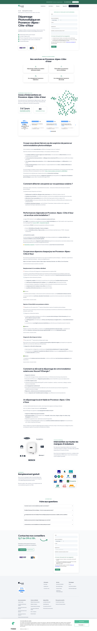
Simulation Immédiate (59, 584)
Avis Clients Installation (72, 586)
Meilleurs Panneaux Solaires (35, 602)
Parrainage (45, 584)
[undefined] (28, 126)
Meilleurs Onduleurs (34, 604)
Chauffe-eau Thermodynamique (59, 591)
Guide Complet (20, 602)
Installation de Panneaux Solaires (22, 605)
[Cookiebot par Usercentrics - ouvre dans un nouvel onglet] (13, 629)
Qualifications (46, 586)
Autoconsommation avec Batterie (22, 611)
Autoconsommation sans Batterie (22, 608)
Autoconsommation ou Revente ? (22, 614)
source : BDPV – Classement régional (41, 222)
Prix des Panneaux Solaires (60, 602)
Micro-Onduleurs (33, 611)
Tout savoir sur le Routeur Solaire (35, 609)
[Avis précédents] (30, 125)
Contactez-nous (46, 588)
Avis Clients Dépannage (72, 588)
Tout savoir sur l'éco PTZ (47, 606)
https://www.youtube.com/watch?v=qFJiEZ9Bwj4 (56, 171)
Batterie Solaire (33, 613)
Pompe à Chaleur (59, 588)
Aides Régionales (46, 604)
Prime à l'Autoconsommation (48, 608)
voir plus (55, 124)
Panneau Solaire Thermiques (35, 606)
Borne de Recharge (59, 586)
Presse (70, 584)
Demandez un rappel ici (29, 244)
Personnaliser (81, 624)
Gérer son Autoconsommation (23, 617)
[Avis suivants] (75, 125)
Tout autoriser (81, 621)
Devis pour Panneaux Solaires (60, 604)
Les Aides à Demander (46, 602)
